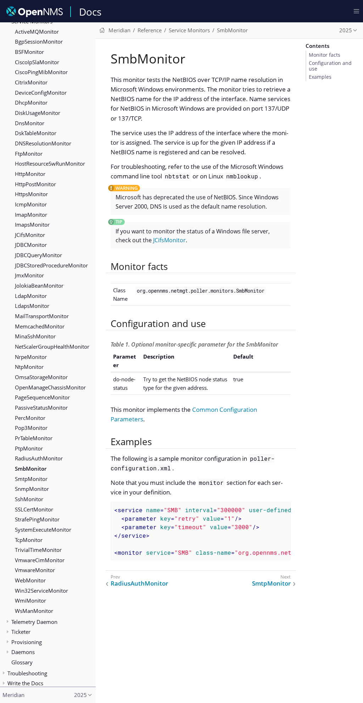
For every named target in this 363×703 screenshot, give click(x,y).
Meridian (119, 30)
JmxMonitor (29, 275)
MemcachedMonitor (40, 326)
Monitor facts (324, 55)
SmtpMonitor (31, 479)
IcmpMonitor (31, 204)
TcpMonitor (29, 540)
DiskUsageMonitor (37, 113)
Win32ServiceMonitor (41, 590)
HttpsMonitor (31, 194)
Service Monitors (189, 30)
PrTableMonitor (33, 438)
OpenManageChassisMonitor (50, 387)
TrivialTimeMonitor (38, 550)
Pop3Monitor (31, 428)
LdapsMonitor (32, 306)
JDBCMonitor (31, 245)
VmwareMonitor (35, 570)
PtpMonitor (29, 448)
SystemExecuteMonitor (43, 529)
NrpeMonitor (31, 357)
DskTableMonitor (35, 133)
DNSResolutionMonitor (43, 143)
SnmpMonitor (32, 489)
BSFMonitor (29, 52)
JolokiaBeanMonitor (39, 285)
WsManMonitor (34, 611)
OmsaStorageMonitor (41, 377)
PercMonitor (30, 418)
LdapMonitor (31, 296)
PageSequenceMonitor (42, 397)
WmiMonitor (30, 600)
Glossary (22, 662)
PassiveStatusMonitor (41, 407)
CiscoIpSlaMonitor (37, 62)
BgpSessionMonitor (39, 41)
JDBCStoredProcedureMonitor (51, 265)
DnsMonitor (29, 123)
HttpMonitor (30, 174)
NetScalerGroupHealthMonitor (52, 346)
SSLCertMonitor (34, 509)
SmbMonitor (30, 468)
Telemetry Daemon (34, 622)
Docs (90, 11)
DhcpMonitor (31, 102)
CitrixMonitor (31, 82)
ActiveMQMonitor (37, 31)
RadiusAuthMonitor (39, 458)
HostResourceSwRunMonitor (50, 163)
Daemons (23, 652)
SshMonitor (29, 499)
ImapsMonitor (32, 224)
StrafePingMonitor (37, 519)
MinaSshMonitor (35, 336)
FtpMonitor (29, 153)
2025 (345, 30)
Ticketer (20, 632)
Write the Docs (25, 683)
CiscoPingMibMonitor (41, 72)
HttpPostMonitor (35, 184)
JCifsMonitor (30, 235)
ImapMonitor (31, 214)
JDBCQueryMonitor (38, 255)
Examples (320, 77)
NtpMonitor (29, 367)
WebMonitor (30, 580)
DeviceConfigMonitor (41, 92)
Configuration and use (330, 66)
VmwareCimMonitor (40, 560)
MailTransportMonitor (42, 316)
